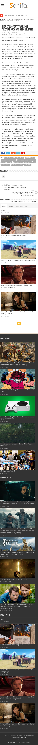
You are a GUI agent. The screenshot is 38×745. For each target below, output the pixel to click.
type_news (28, 164)
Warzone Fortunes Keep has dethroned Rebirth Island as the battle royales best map (17, 364)
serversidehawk (17, 164)
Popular (11, 206)
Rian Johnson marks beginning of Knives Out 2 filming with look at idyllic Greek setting (23, 193)
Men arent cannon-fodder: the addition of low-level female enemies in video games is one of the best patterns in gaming (17, 531)
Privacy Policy (21, 735)
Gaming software (12, 19)
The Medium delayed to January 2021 (13, 579)
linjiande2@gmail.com (19, 737)
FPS (34, 162)
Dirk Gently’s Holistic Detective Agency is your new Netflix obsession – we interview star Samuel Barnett (17, 606)
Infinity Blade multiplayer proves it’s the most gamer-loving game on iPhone (17, 553)
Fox (5, 33)
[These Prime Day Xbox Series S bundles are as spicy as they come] (17, 406)
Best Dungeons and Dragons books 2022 (15, 15)
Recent (4, 206)
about (3, 210)
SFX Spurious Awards (7, 471)
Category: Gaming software (27, 160)
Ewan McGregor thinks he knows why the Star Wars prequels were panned (17, 698)
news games (5, 164)
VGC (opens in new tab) (17, 44)
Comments (19, 206)
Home (3, 19)
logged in (22, 201)
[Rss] (19, 323)
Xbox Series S (6, 49)
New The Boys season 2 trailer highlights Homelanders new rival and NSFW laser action (17, 503)
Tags (26, 206)
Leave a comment (9, 34)
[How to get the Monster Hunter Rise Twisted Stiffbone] (17, 433)
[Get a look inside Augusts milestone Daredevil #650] (17, 379)
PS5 (18, 47)
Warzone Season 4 (10, 118)
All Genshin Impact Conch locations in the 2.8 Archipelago (18, 260)
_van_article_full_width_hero (14, 157)
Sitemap (13, 735)
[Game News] (19, 4)
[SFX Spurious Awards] (17, 460)
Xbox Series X (29, 47)
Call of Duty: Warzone (28, 74)
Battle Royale (30, 157)
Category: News (6, 162)
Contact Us (29, 735)
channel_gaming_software (22, 162)
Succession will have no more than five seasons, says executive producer (15, 187)
